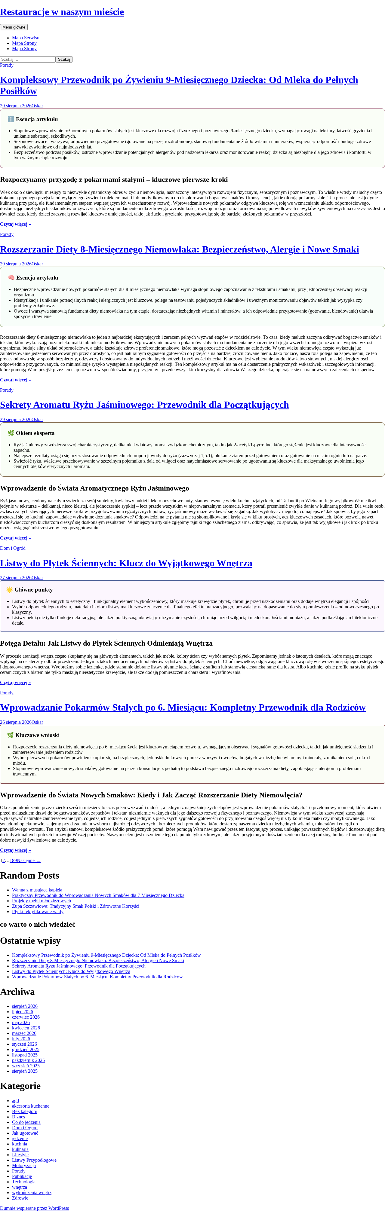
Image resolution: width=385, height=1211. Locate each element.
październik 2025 (28, 1060)
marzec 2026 (24, 1033)
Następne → (29, 860)
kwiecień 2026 (26, 1027)
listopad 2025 (25, 1054)
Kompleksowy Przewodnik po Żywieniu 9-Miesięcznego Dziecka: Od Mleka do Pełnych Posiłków (106, 955)
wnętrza (19, 1187)
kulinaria (20, 1149)
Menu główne (13, 27)
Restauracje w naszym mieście (62, 11)
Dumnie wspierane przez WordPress (34, 1208)
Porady (7, 65)
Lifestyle (20, 1154)
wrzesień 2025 (26, 1065)
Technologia (23, 1181)
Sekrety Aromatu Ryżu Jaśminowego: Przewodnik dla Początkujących (144, 404)
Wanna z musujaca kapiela (37, 889)
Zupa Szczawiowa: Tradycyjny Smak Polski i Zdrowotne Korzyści (75, 906)
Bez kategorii (24, 1111)
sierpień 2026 (25, 1006)
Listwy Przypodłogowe (34, 1160)
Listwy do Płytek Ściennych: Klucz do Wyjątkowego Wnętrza (126, 563)
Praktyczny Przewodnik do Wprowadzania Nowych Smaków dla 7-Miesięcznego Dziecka (98, 895)
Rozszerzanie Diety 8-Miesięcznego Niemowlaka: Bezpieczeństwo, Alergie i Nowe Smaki (179, 249)
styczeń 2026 (24, 1044)
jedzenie (20, 1138)
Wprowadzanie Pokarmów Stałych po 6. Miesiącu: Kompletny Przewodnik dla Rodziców (183, 707)
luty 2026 (21, 1038)
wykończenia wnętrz (31, 1192)
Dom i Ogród (13, 548)
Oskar (37, 105)
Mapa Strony (24, 43)
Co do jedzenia (26, 1122)
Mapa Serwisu (25, 37)
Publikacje (22, 1176)
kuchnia (19, 1143)
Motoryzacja (24, 1165)
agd (15, 1100)
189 (13, 860)
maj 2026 (21, 1022)
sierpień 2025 (25, 1071)
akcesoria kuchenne (30, 1106)
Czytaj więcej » (15, 224)
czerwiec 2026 (26, 1017)
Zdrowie (20, 1197)
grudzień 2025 (25, 1049)
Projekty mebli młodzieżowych (41, 900)
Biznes (18, 1116)
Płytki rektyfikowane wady (37, 911)
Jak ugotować (25, 1133)
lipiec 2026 (22, 1011)
